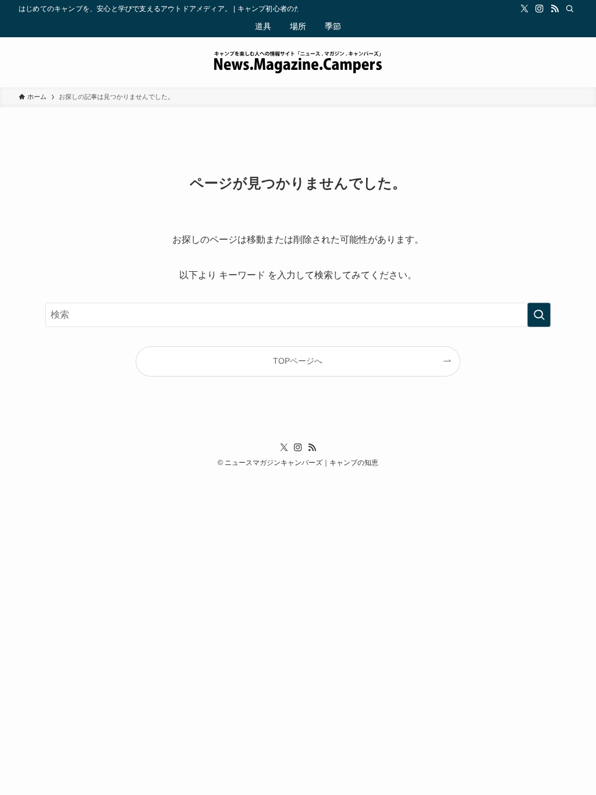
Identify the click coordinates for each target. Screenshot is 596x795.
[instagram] (539, 8)
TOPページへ (297, 360)
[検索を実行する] (539, 315)
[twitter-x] (524, 8)
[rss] (554, 8)
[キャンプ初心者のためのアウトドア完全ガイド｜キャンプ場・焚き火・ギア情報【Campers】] (298, 62)
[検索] (569, 8)
